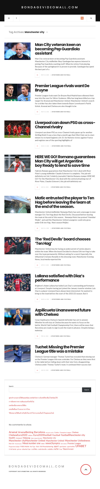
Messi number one (31, 443)
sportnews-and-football (61, 146)
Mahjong (26, 438)
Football (56, 435)
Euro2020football (42, 435)
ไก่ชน (60, 449)
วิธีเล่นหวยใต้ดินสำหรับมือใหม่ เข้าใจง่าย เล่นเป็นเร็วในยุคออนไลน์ (31, 413)
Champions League (65, 432)
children (30, 435)
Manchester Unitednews (77, 440)
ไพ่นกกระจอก (68, 449)
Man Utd (11, 443)
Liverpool (19, 438)
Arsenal (13, 432)
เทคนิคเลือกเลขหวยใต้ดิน (17, 405)
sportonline (71, 446)
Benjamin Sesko (50, 432)
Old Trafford (64, 443)
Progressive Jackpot (14, 446)
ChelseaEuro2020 (18, 435)
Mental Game (18, 443)
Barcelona (39, 432)
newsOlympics (52, 443)
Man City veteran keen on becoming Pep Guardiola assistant (58, 49)
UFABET (80, 446)
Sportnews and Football (61, 75)
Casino (56, 432)
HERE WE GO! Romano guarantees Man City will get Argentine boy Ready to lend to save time (65, 161)
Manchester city (49, 438)
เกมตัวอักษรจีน (42, 449)
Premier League (74, 443)
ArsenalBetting (25, 432)
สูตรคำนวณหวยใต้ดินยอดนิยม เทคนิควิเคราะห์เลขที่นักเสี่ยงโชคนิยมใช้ (33, 398)
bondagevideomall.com (50, 7)
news (43, 443)
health (12, 438)
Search (11, 386)
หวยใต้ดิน (34, 449)
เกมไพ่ (56, 449)
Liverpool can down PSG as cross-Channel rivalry (65, 125)
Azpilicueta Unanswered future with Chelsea (63, 312)
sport (56, 446)
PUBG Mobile (24, 446)
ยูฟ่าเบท (19, 449)
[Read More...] (37, 75)
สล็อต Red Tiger (26, 449)
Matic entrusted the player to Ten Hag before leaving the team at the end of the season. (64, 202)
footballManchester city (73, 435)
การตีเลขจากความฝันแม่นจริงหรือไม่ (21, 401)
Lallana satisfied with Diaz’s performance (59, 278)
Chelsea (75, 432)
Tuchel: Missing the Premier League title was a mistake (59, 349)
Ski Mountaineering (46, 446)
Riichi (37, 446)
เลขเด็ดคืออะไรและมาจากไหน (19, 409)
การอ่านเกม (12, 449)
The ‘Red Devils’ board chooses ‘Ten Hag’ (63, 241)
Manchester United (55, 440)
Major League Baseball (36, 438)
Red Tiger (32, 446)
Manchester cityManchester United (27, 440)
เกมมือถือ (50, 449)
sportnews (62, 446)
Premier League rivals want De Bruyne (62, 88)
